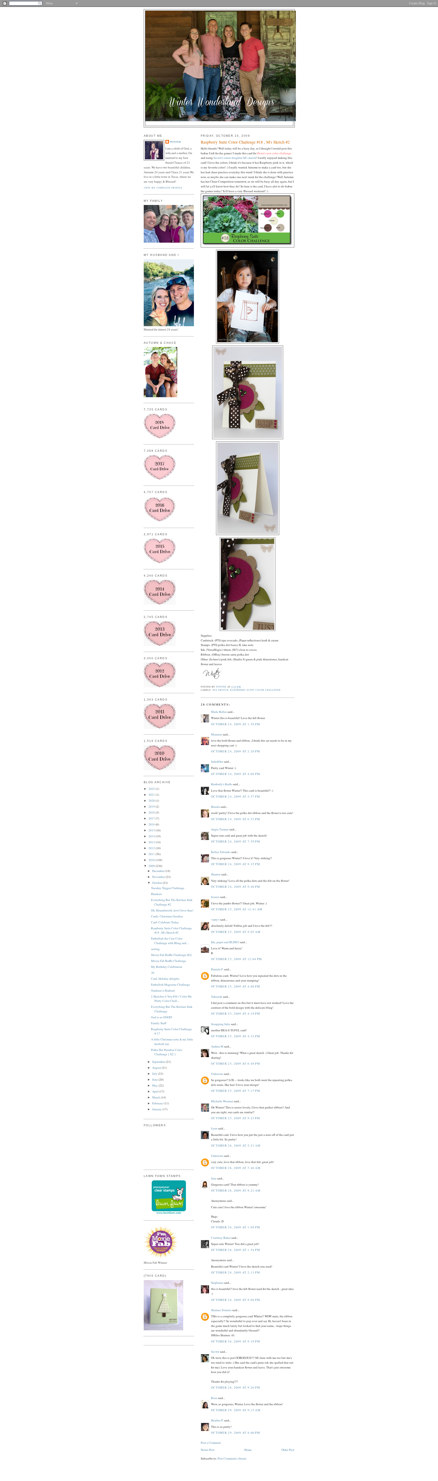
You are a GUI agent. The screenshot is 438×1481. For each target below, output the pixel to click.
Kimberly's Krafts (221, 784)
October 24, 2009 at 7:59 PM (235, 841)
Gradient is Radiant (163, 990)
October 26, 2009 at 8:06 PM (235, 1300)
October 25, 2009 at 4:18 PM (235, 1013)
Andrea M (217, 1046)
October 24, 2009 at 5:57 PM (235, 796)
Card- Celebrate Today (165, 922)
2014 (152, 836)
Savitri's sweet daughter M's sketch (235, 158)
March (156, 1097)
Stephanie (217, 1283)
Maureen (216, 734)
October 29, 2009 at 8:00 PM (235, 1433)
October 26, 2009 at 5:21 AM (236, 1145)
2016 (152, 824)
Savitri (215, 1352)
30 (152, 973)
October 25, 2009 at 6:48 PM (235, 1063)
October (157, 883)
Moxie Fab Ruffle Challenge (168, 961)
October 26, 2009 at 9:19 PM (235, 1341)
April (155, 1091)
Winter (175, 141)
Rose (214, 1398)
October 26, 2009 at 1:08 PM (235, 1227)
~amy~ (215, 919)
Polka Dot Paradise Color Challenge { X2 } (166, 1052)
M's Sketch (220, 689)
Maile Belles (219, 712)
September (159, 1062)
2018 (152, 812)
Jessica (215, 897)
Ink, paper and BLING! (225, 942)
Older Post (288, 1450)
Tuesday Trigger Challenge (167, 888)
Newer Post (207, 1450)
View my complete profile (163, 187)
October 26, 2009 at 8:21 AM (236, 1190)
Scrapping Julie (220, 1024)
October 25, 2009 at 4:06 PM (235, 986)
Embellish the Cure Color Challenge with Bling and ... (170, 940)
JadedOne (217, 761)
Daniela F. (217, 969)
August (157, 1068)
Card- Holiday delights (165, 979)
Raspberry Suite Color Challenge (255, 689)
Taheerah (216, 997)
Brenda (215, 807)
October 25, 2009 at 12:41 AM (236, 909)
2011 (152, 854)
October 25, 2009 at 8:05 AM (236, 932)
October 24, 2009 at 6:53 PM (235, 819)
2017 (152, 818)
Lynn (214, 1128)
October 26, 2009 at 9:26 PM (235, 1387)
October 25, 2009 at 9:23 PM (235, 1118)
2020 (152, 800)
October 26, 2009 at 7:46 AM (236, 1168)
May (155, 1085)
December (158, 871)
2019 (152, 806)
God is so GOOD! (161, 1017)
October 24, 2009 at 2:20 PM (235, 751)
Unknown (217, 1074)
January (157, 1109)
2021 (152, 795)
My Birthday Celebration (166, 967)
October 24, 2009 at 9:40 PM (235, 887)
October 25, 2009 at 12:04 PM (236, 959)
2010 (152, 860)
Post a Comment (211, 1443)
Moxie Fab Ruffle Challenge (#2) (171, 955)
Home (248, 1450)
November (159, 877)
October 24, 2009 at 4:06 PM (235, 774)
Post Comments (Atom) (232, 1458)
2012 (152, 848)
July (155, 1073)
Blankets (156, 894)
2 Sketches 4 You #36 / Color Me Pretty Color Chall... (171, 998)
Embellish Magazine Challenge (170, 984)
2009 (152, 866)
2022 (152, 789)
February (158, 1103)
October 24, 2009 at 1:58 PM (235, 724)
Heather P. (217, 1420)
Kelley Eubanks (221, 852)
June (155, 1079)
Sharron (216, 874)
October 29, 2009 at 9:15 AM (236, 1410)
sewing (155, 949)
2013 (152, 842)
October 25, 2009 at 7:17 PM (235, 1091)
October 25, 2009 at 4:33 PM (235, 1036)
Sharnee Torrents (221, 1310)
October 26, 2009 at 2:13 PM (235, 1272)
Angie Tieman (220, 829)
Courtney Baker (221, 1238)
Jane (213, 1178)
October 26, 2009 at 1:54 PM (235, 1250)
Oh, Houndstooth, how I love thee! (172, 910)
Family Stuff (158, 1023)
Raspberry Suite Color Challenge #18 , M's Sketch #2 (171, 930)
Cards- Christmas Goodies (167, 916)
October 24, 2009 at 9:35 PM (235, 864)
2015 (152, 830)
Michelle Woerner (222, 1101)
